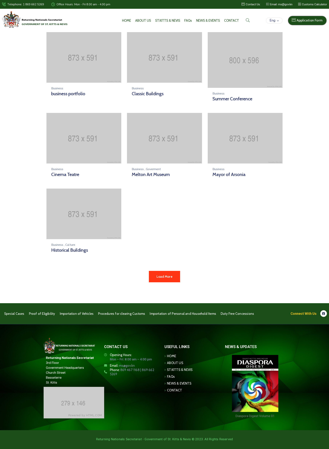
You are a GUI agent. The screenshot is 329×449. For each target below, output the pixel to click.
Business (57, 88)
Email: (122, 365)
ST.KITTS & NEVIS (167, 20)
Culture (70, 245)
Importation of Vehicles (77, 314)
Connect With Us (303, 314)
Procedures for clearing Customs (121, 314)
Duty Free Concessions (237, 314)
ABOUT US (143, 20)
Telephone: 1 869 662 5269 (25, 4)
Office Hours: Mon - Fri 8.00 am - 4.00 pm (83, 4)
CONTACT (231, 20)
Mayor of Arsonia (228, 174)
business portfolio (68, 93)
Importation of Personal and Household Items (183, 314)
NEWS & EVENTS (208, 20)
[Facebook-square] (323, 313)
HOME (126, 20)
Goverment (153, 169)
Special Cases (14, 314)
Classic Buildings (148, 93)
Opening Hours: (121, 355)
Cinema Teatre (65, 174)
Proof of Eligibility (42, 314)
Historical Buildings (69, 250)
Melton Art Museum (151, 174)
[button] (279, 4)
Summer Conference (232, 99)
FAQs (188, 20)
